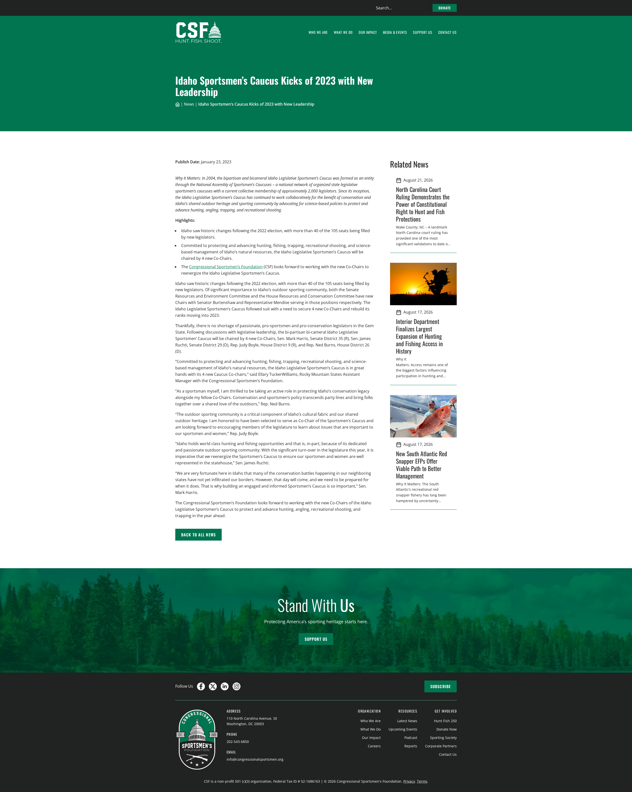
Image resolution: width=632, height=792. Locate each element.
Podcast (410, 737)
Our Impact (371, 737)
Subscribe (440, 686)
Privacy (409, 781)
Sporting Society (443, 737)
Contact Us (448, 754)
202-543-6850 (238, 741)
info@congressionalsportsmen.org (255, 759)
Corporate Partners (441, 746)
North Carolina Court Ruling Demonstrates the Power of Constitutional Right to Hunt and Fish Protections (423, 204)
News (189, 104)
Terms (422, 781)
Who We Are (370, 720)
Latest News (407, 720)
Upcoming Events (403, 729)
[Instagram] (236, 686)
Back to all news (198, 535)
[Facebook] (201, 686)
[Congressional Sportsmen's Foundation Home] (198, 32)
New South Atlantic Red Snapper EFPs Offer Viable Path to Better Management (421, 464)
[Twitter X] (213, 686)
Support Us (316, 639)
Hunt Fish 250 (445, 720)
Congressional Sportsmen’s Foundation (226, 266)
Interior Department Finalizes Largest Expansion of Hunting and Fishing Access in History (419, 336)
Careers (374, 746)
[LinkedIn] (225, 686)
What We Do (370, 729)
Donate (444, 7)
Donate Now (446, 729)
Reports (410, 746)
